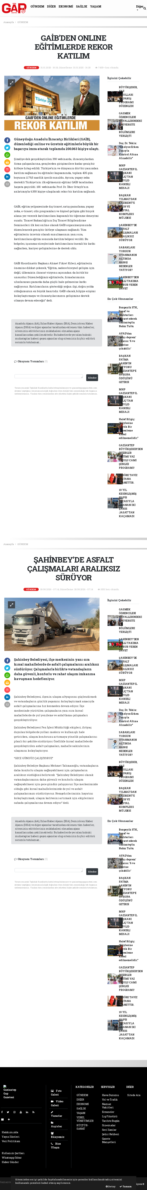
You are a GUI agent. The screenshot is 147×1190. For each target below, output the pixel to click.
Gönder (92, 377)
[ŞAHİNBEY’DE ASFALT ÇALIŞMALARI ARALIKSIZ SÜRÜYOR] (51, 624)
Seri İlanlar (109, 1129)
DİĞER (51, 6)
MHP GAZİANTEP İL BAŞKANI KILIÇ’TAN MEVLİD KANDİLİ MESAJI (128, 177)
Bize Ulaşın (56, 1145)
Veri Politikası (11, 1141)
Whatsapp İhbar (12, 1157)
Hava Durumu (110, 1095)
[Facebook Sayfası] (3, 1112)
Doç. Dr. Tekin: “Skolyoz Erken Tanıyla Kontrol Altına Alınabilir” (129, 150)
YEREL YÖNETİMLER (85, 1119)
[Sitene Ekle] (10, 1119)
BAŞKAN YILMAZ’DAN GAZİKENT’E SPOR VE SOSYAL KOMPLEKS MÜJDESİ (127, 206)
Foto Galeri (56, 1092)
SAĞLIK (81, 6)
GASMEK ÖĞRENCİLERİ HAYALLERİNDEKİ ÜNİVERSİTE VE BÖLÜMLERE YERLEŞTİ (130, 125)
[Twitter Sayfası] (9, 1112)
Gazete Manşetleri (109, 1140)
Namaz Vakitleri (108, 1105)
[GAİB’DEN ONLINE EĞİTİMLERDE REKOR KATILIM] (51, 102)
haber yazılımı (9, 1186)
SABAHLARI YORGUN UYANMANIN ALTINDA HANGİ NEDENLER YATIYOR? (128, 259)
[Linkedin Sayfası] (28, 1112)
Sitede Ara (133, 1095)
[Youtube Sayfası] (22, 1112)
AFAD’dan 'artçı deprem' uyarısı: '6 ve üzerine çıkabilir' (127, 341)
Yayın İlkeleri (10, 1136)
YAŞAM (95, 6)
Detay (112, 1186)
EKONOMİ (66, 6)
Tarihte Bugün (111, 1120)
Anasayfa (8, 22)
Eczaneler (108, 1112)
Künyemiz (57, 1137)
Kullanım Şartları (13, 1153)
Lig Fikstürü (109, 1116)
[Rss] (34, 1112)
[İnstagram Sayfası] (15, 1112)
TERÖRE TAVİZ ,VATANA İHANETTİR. (128, 478)
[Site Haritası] (4, 1119)
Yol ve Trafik (110, 1099)
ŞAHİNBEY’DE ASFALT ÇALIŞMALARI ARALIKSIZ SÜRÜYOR (128, 232)
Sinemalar (109, 1125)
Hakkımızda (10, 1132)
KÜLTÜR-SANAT (82, 1127)
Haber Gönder (10, 1162)
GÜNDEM (37, 6)
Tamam (127, 1186)
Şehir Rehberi (110, 1134)
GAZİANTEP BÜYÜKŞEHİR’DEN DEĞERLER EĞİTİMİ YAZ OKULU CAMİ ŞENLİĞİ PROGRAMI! (131, 456)
